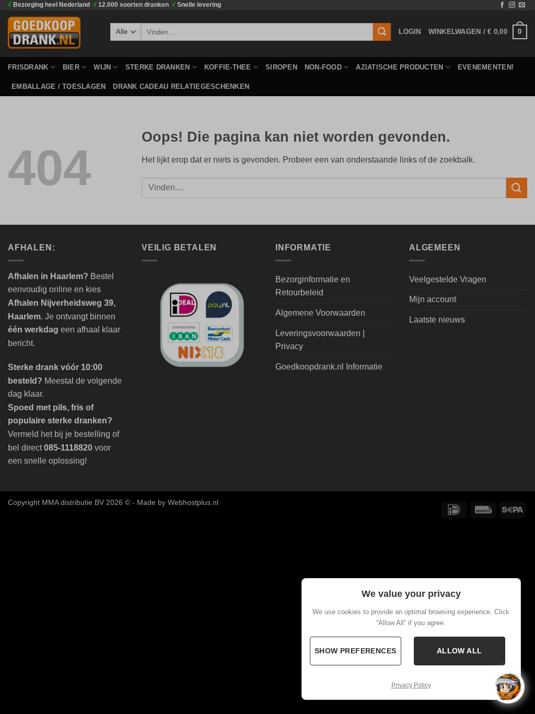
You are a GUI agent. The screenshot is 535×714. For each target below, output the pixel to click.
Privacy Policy (411, 685)
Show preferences (356, 651)
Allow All (459, 651)
